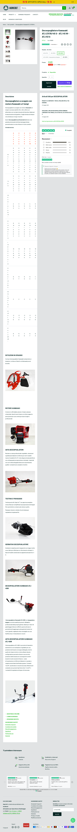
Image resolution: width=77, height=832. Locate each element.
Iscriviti (57, 814)
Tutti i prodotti (10, 24)
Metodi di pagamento (10, 729)
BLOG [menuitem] (4, 19)
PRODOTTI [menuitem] (11, 14)
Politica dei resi (9, 733)
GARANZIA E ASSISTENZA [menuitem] (15, 19)
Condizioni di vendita (10, 726)
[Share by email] (71, 44)
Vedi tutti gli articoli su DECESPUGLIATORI (53, 121)
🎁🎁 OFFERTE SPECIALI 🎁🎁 (37, 2)
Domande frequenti (10, 724)
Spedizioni (8, 731)
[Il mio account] (69, 8)
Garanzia (7, 735)
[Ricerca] (64, 8)
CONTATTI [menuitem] (35, 14)
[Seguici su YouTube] (18, 827)
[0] (73, 8)
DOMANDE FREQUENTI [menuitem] (24, 14)
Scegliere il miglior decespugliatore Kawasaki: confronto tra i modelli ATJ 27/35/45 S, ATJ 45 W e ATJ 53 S (57, 112)
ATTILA (43, 40)
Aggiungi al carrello (49, 84)
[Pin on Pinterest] (65, 44)
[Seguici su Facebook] (13, 827)
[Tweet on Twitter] (68, 44)
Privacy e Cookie (35, 815)
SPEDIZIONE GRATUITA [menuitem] (56, 14)
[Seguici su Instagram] (16, 827)
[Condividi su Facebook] (62, 44)
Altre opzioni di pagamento (65, 86)
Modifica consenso (36, 817)
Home (4, 24)
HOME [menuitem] (4, 14)
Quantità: (44, 77)
